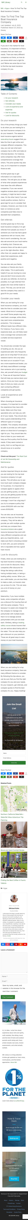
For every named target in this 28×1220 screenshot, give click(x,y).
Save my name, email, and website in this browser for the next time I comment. (14, 988)
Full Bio (9, 936)
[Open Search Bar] (21, 2)
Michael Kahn (14, 908)
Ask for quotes (10, 113)
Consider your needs (13, 104)
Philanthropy (11, 1203)
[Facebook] (3, 944)
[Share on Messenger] (9, 38)
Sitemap (17, 1200)
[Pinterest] (16, 944)
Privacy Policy (21, 1209)
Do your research (11, 98)
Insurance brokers (7, 529)
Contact (18, 1203)
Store (22, 1200)
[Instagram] (7, 944)
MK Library (6, 2)
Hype (7, 8)
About (5, 1200)
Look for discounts (12, 115)
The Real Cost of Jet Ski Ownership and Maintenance (14, 459)
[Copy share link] (9, 41)
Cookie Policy (17, 1212)
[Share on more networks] (21, 41)
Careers (11, 1200)
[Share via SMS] (3, 38)
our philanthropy (19, 1101)
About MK (13, 1062)
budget (24, 372)
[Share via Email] (3, 41)
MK (2, 8)
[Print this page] (15, 41)
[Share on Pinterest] (21, 38)
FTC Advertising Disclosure (14, 1206)
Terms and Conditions (9, 1209)
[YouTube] (25, 944)
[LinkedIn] (12, 944)
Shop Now (14, 1179)
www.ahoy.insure (7, 139)
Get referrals (10, 101)
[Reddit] (20, 944)
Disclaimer (9, 1212)
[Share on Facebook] (15, 38)
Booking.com (14, 1138)
